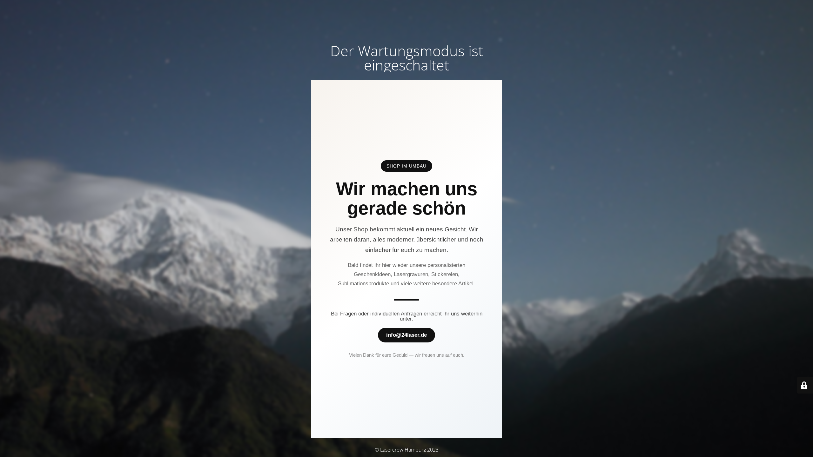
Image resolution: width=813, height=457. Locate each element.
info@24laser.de (406, 335)
